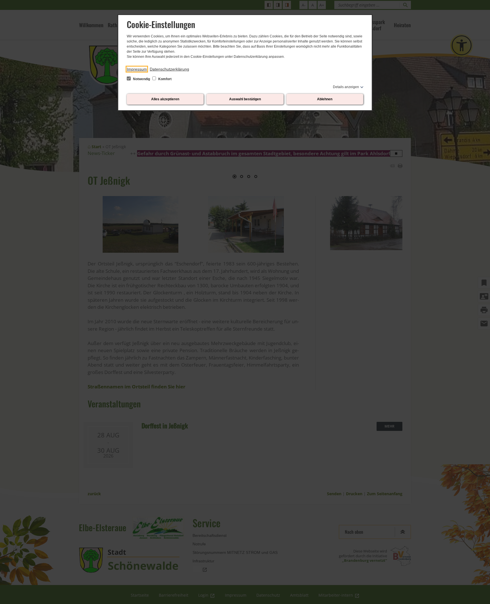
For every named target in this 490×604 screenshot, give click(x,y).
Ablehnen (324, 99)
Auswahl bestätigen (245, 99)
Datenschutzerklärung (169, 69)
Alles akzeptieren (165, 99)
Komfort (164, 79)
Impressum (137, 69)
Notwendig (141, 79)
